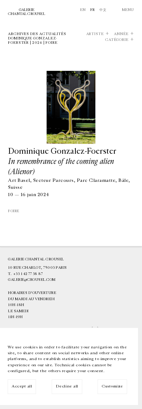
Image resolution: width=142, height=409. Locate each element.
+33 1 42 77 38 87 (28, 274)
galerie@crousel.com (32, 280)
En (83, 10)
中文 (102, 10)
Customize (112, 386)
